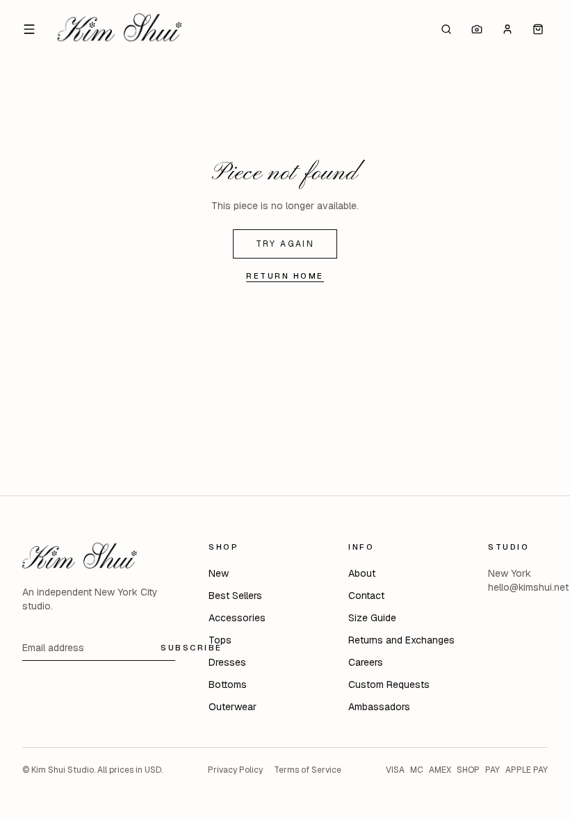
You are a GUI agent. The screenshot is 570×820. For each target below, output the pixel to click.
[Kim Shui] (119, 29)
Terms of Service (307, 770)
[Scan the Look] (477, 29)
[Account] (507, 29)
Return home (285, 275)
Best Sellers (235, 595)
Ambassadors (379, 706)
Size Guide (372, 618)
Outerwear (232, 706)
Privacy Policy (235, 770)
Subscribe (191, 647)
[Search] (446, 29)
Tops (220, 640)
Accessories (237, 618)
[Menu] (29, 29)
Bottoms (228, 684)
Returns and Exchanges (401, 640)
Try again (285, 243)
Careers (365, 662)
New (219, 573)
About (361, 573)
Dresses (227, 662)
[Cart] (538, 29)
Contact (366, 595)
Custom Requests (389, 684)
